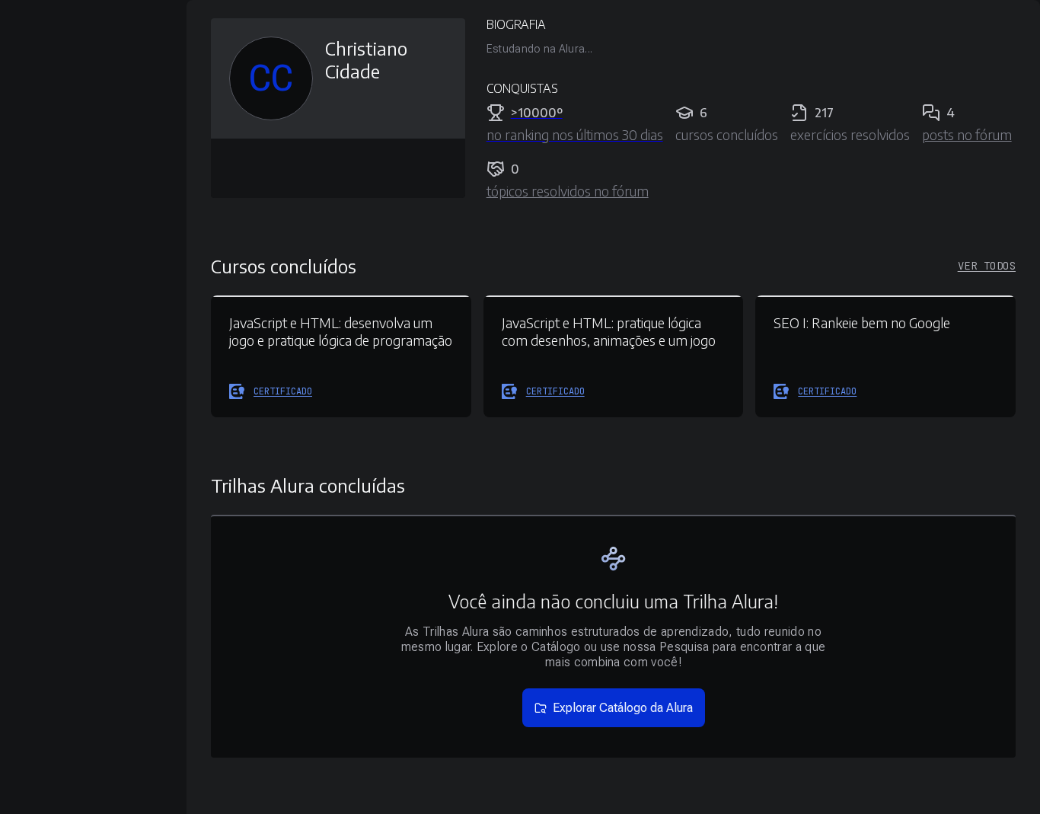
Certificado (283, 391)
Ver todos (987, 266)
